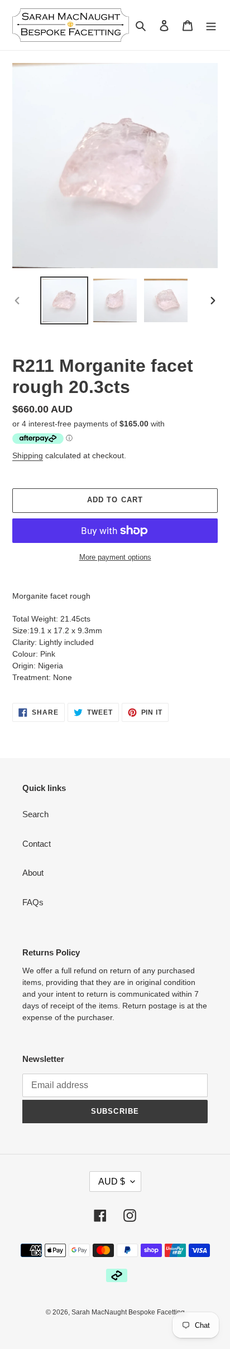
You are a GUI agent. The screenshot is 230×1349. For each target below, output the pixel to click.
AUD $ (111, 1181)
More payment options (115, 557)
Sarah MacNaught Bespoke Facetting (128, 1312)
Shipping (27, 455)
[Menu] (211, 25)
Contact (36, 843)
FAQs (33, 902)
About (33, 872)
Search (35, 814)
